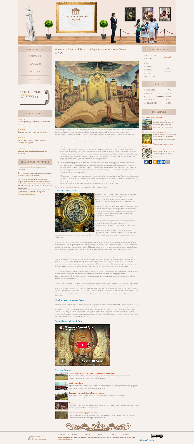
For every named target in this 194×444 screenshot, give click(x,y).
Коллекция (35, 64)
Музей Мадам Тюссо (76, 383)
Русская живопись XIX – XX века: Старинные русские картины (92, 373)
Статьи (74, 434)
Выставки (35, 72)
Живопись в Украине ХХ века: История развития (87, 393)
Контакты (126, 434)
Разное (113, 434)
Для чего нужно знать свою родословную (155, 132)
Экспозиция (35, 56)
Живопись (72, 403)
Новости (100, 434)
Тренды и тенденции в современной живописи (33, 132)
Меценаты (35, 79)
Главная (62, 434)
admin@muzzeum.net (27, 95)
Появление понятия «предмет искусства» (83, 413)
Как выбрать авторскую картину (152, 117)
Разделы (87, 434)
